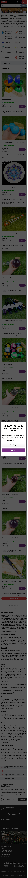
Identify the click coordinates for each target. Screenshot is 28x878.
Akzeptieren (13, 450)
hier (14, 440)
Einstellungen (13, 445)
